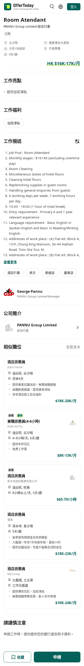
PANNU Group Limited (37, 325)
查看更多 (73, 347)
